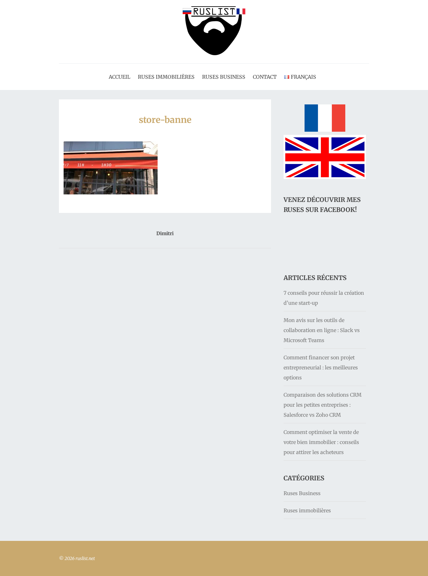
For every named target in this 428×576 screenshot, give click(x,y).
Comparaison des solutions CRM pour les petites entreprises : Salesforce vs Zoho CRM (323, 405)
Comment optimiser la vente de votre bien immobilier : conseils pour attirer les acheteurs (321, 442)
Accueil (119, 77)
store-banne (165, 119)
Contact (265, 77)
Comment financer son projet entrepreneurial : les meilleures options (321, 367)
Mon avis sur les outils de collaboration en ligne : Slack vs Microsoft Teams (322, 330)
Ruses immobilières (166, 77)
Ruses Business (223, 77)
